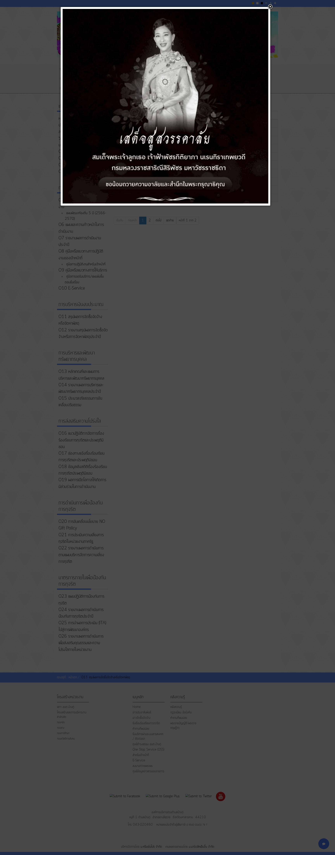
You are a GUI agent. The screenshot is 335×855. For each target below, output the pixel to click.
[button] (270, 7)
